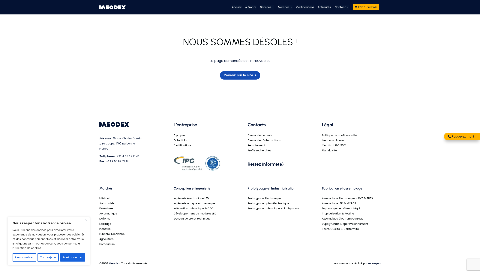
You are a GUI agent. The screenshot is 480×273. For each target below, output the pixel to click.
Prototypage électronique (264, 198)
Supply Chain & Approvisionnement (345, 224)
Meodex (114, 263)
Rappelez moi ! (463, 136)
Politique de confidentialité (339, 135)
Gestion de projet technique (192, 218)
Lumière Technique (112, 234)
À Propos (250, 7)
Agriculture (106, 239)
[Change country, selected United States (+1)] (203, 147)
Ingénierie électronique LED (191, 198)
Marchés (285, 7)
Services (267, 7)
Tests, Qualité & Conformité (340, 229)
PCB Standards (366, 7)
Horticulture (107, 244)
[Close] (86, 220)
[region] (49, 241)
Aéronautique (108, 213)
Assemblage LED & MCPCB (339, 203)
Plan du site (329, 150)
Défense (104, 218)
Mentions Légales (333, 140)
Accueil (237, 7)
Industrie (105, 229)
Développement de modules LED (195, 213)
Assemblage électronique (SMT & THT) (347, 198)
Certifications (305, 7)
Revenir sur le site (238, 75)
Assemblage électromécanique (342, 218)
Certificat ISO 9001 (334, 145)
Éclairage (105, 224)
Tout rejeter (48, 257)
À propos (179, 135)
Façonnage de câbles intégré (341, 208)
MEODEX (112, 7)
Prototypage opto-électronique (268, 203)
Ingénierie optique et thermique (194, 203)
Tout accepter (72, 257)
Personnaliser (24, 257)
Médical (104, 198)
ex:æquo (374, 263)
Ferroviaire (106, 208)
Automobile (107, 203)
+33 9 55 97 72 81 (117, 161)
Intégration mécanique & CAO (194, 208)
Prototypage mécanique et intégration (273, 208)
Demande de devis (260, 135)
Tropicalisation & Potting (338, 213)
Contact (342, 7)
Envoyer (272, 147)
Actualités (324, 7)
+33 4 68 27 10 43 (128, 156)
